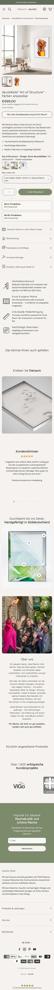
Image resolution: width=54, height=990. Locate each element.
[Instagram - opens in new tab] (24, 949)
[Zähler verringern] (4, 192)
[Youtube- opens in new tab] (34, 949)
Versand (16, 104)
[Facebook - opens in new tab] (19, 949)
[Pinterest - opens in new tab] (29, 949)
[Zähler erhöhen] (14, 192)
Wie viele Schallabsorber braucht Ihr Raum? (27, 114)
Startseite (5, 18)
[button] (4, 9)
